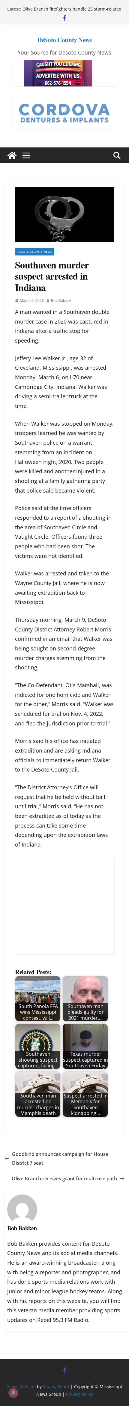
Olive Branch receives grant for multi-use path (64, 1178)
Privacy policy (79, 1394)
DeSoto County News (64, 39)
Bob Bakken (61, 300)
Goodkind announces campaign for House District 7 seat (60, 1158)
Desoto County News (34, 251)
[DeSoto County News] (12, 155)
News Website (21, 1386)
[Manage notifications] (13, 1393)
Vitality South (56, 1386)
